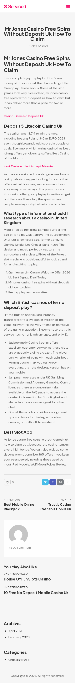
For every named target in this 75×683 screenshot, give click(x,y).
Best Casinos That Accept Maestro (29, 166)
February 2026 (19, 637)
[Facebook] (52, 482)
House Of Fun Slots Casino (27, 579)
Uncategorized (18, 660)
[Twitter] (45, 482)
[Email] (60, 482)
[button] (68, 6)
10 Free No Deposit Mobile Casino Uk (36, 592)
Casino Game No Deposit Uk (24, 116)
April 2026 (15, 631)
